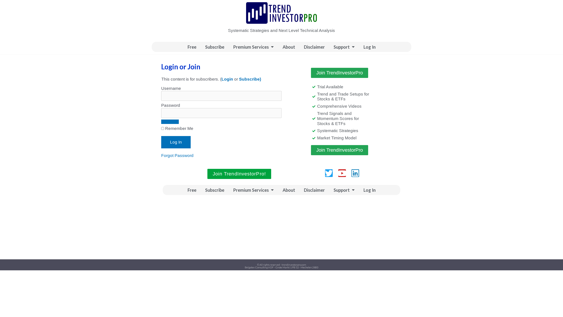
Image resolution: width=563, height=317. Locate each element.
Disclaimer (314, 47)
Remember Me (178, 128)
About (289, 47)
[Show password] (170, 122)
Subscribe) (250, 79)
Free (192, 47)
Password (170, 105)
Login (227, 79)
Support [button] (342, 47)
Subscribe (214, 47)
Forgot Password (177, 155)
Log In (370, 47)
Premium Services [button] (251, 47)
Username (171, 88)
